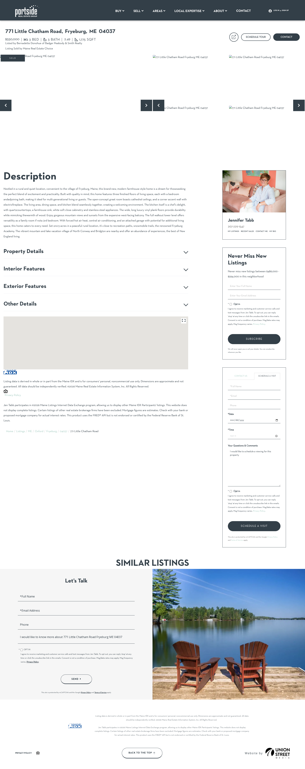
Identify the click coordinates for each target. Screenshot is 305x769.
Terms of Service (237, 540)
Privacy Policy (13, 395)
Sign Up (285, 10)
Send (75, 679)
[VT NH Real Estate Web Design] (277, 753)
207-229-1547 (236, 226)
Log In (276, 10)
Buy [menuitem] (118, 11)
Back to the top (140, 753)
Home (9, 431)
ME (30, 431)
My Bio (273, 231)
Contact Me (262, 231)
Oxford (39, 431)
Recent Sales (247, 231)
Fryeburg (51, 431)
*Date (231, 414)
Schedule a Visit (267, 376)
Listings (20, 431)
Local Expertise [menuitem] (187, 11)
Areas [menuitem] (158, 11)
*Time (231, 430)
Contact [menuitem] (243, 11)
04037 (63, 431)
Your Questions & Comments (243, 446)
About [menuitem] (219, 11)
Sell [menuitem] (137, 11)
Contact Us (240, 376)
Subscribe (254, 339)
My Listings (233, 231)
